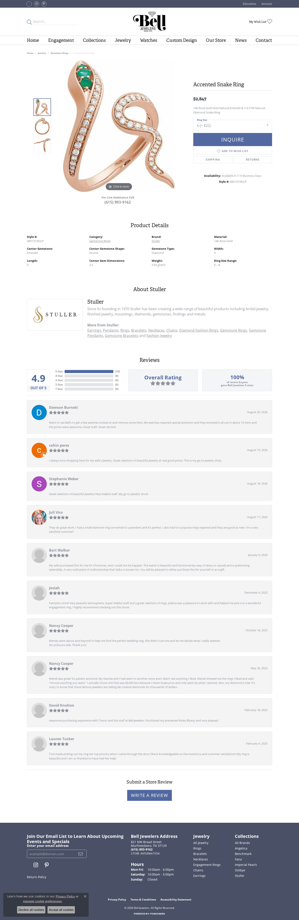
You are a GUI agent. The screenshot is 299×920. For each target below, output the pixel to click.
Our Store (216, 40)
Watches (148, 40)
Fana (238, 859)
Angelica (241, 848)
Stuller (156, 241)
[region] (119, 126)
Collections (94, 40)
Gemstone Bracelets (121, 335)
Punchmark (157, 913)
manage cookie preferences (42, 901)
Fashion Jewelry (159, 335)
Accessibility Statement (175, 899)
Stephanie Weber (64, 478)
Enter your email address (48, 845)
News (241, 40)
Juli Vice (56, 512)
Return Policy (36, 877)
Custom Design (181, 40)
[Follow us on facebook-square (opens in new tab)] (29, 4)
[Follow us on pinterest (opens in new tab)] (44, 4)
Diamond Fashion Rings (198, 330)
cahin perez (59, 445)
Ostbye (240, 870)
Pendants (111, 330)
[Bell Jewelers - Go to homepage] (150, 22)
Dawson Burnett (63, 407)
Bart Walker (59, 550)
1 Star (59, 389)
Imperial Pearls (246, 865)
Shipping (213, 159)
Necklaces (156, 330)
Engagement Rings (207, 865)
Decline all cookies (31, 909)
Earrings (94, 330)
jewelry (42, 53)
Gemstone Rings (60, 53)
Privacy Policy (117, 899)
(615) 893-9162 (118, 202)
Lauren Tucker (61, 738)
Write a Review (149, 795)
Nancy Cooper (61, 625)
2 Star (59, 384)
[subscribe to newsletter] (80, 854)
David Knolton (61, 705)
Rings (124, 330)
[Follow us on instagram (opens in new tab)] (36, 4)
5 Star (59, 371)
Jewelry (123, 40)
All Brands (242, 843)
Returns (253, 159)
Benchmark (243, 854)
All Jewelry (200, 843)
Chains (172, 330)
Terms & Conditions (143, 899)
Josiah (54, 588)
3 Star (59, 380)
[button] (249, 4)
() (117, 371)
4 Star (59, 376)
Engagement (61, 40)
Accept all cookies (61, 909)
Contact (264, 40)
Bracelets (138, 330)
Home (33, 40)
